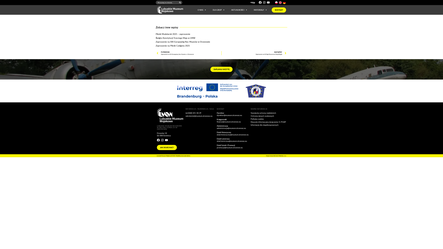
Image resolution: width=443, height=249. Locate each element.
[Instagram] (264, 2)
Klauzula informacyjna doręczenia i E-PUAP (268, 122)
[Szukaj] (180, 2)
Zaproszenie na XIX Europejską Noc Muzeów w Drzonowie (183, 41)
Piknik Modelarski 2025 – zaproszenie (173, 34)
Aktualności (237, 10)
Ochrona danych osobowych (262, 116)
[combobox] (167, 2)
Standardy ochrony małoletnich (263, 113)
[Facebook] (260, 2)
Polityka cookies (257, 119)
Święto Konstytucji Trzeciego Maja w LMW (175, 37)
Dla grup (217, 10)
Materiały (259, 10)
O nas (200, 10)
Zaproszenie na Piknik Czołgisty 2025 (173, 45)
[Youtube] (268, 2)
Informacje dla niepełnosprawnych (264, 125)
